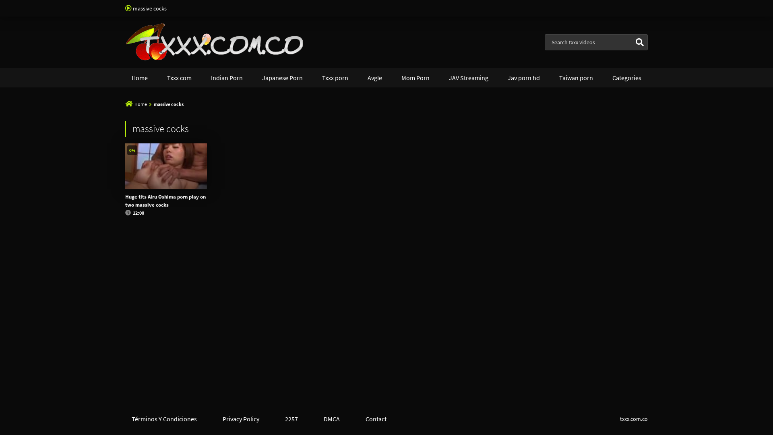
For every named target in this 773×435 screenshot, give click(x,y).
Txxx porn (335, 78)
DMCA (332, 419)
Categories (626, 78)
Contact (376, 419)
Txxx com (179, 78)
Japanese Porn (282, 78)
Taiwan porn (576, 78)
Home (140, 78)
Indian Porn (227, 78)
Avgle (375, 78)
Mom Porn (415, 78)
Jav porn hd (524, 78)
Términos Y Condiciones (164, 419)
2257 (291, 419)
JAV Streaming (468, 78)
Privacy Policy (241, 419)
